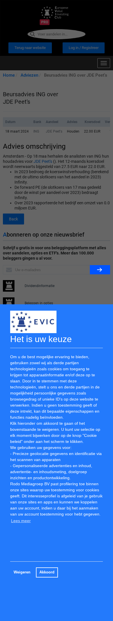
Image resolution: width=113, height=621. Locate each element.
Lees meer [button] (21, 520)
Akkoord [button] (46, 572)
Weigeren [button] (22, 572)
